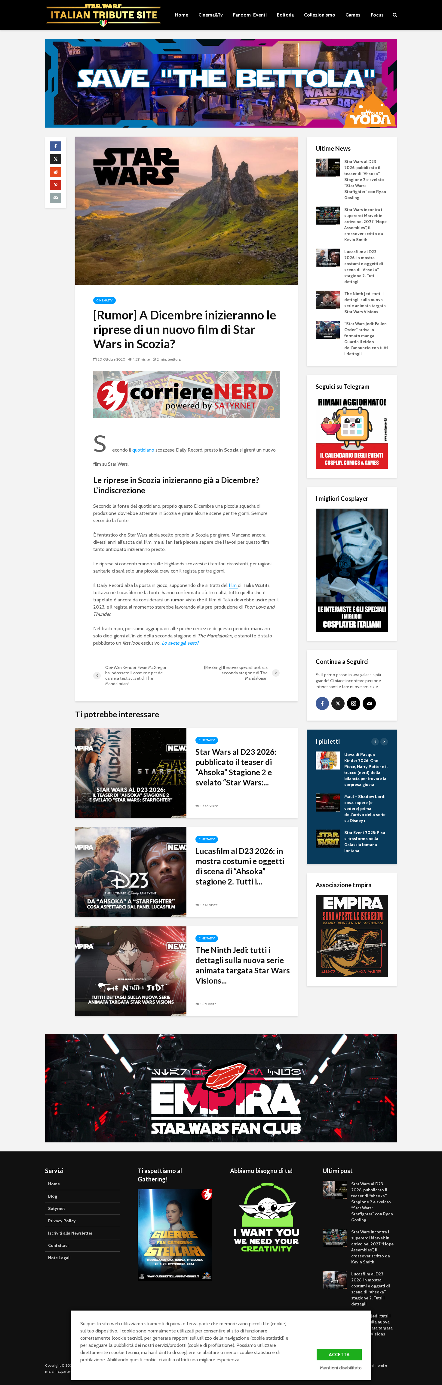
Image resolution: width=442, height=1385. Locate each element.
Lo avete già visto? (180, 643)
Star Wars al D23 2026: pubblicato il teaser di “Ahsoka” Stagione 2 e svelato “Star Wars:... (235, 767)
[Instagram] (353, 703)
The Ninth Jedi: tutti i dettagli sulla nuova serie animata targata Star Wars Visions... (242, 965)
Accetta (339, 1354)
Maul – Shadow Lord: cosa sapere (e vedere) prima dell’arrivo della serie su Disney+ (364, 808)
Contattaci (58, 1245)
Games (353, 15)
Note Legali (59, 1257)
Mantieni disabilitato (341, 1368)
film (233, 585)
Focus (377, 15)
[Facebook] (322, 703)
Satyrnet (56, 1208)
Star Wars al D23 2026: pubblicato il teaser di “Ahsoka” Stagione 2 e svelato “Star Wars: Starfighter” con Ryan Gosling (365, 179)
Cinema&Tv (210, 15)
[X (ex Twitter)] (338, 703)
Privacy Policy (62, 1220)
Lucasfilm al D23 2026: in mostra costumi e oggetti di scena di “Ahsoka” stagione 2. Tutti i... (239, 866)
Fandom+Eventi (250, 15)
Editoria (285, 15)
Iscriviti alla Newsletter (70, 1233)
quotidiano (143, 450)
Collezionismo (319, 15)
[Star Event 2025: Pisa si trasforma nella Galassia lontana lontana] (328, 838)
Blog (52, 1196)
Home (181, 15)
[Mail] (369, 703)
